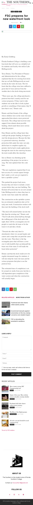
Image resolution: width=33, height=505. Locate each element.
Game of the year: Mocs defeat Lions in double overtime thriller (19, 396)
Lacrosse (12, 399)
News (7, 8)
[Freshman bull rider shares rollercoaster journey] (6, 305)
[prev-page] (3, 328)
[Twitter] (14, 26)
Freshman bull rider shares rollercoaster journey (18, 404)
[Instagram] (14, 494)
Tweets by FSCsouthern (8, 430)
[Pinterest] (18, 26)
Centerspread (13, 414)
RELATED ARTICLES (8, 297)
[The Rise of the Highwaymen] (5, 414)
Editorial (12, 424)
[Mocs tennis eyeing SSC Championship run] (5, 388)
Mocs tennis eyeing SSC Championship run (17, 387)
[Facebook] (10, 26)
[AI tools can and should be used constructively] (5, 423)
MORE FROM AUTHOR (23, 297)
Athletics (4, 306)
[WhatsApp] (22, 26)
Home (3, 8)
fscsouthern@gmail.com (20, 483)
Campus (12, 8)
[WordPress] (23, 494)
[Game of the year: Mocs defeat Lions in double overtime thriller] (5, 397)
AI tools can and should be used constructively (19, 421)
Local (20, 11)
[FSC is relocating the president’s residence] (6, 321)
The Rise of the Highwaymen (18, 412)
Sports (11, 390)
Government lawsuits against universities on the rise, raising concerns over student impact (20, 313)
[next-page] (5, 328)
